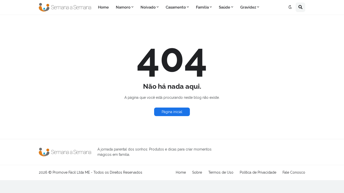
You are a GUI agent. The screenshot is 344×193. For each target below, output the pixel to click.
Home (181, 172)
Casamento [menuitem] (176, 7)
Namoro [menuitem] (123, 7)
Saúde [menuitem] (224, 7)
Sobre (197, 172)
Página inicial (172, 112)
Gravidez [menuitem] (248, 7)
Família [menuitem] (202, 7)
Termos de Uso (220, 172)
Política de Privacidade (258, 172)
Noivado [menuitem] (148, 7)
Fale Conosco (294, 172)
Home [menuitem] (103, 7)
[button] (290, 7)
